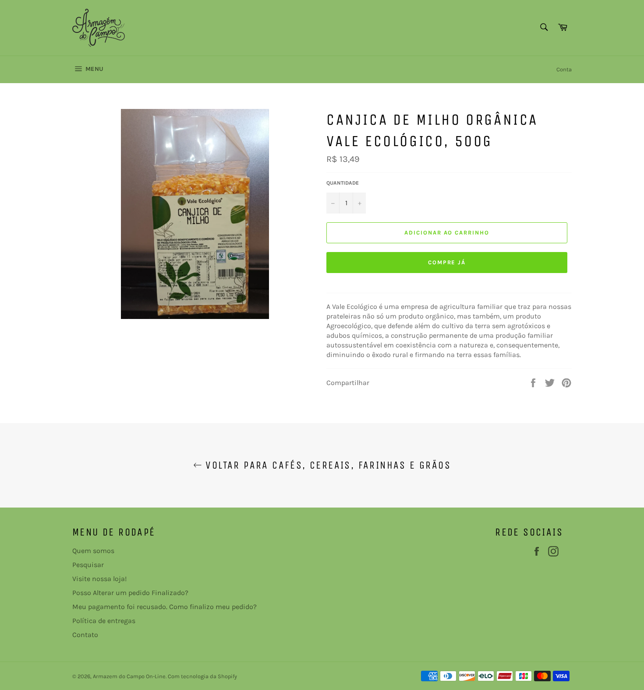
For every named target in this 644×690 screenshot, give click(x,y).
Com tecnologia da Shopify (202, 676)
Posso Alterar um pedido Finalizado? (130, 592)
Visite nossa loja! (99, 578)
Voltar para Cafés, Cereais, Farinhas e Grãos (326, 465)
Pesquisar (88, 564)
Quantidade (342, 183)
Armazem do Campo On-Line (129, 676)
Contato (85, 634)
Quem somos (93, 550)
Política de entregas (103, 620)
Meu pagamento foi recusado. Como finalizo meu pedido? (164, 606)
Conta (564, 69)
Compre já (447, 262)
